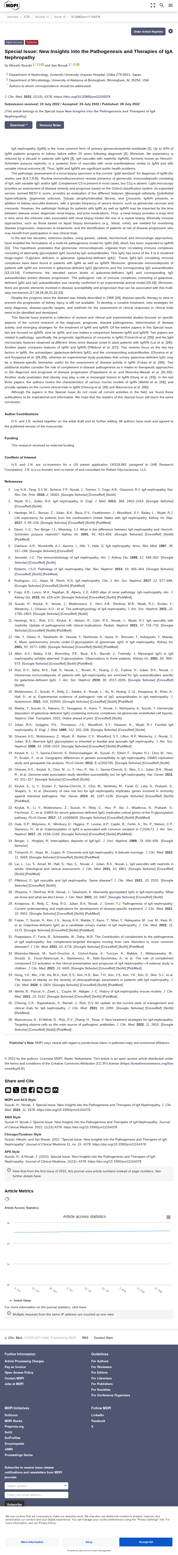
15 (149, 282)
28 (38, 357)
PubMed (103, 523)
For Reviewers (101, 1367)
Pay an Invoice (15, 1367)
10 (116, 243)
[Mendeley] (55, 1091)
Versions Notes (50, 125)
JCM (26, 16)
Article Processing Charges (24, 1361)
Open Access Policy (19, 1372)
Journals (12, 16)
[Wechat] (40, 1091)
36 (144, 387)
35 (105, 387)
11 (7, 248)
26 (168, 342)
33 (152, 377)
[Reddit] (47, 1091)
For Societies (100, 1389)
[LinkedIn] (24, 1091)
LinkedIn (97, 1415)
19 (42, 292)
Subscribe (14, 1504)
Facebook (98, 1421)
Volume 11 (42, 16)
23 (60, 292)
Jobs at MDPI (14, 1383)
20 (46, 292)
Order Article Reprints (148, 31)
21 (51, 292)
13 (12, 273)
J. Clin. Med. (14, 1337)
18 (37, 292)
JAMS (9, 1449)
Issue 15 (60, 16)
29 (43, 357)
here (37, 1176)
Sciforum (11, 1415)
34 (162, 382)
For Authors (99, 1361)
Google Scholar (74, 494)
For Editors (99, 1372)
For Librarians (101, 1378)
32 (168, 372)
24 (118, 298)
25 (150, 337)
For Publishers (102, 1383)
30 (161, 362)
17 (32, 292)
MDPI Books (13, 1421)
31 (164, 372)
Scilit (111, 494)
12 (7, 273)
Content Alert (103, 1337)
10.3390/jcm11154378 (85, 16)
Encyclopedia (14, 1443)
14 (17, 273)
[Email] (8, 1091)
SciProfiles (12, 1437)
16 (154, 282)
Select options (16, 1486)
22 (55, 292)
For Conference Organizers (110, 1395)
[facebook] (32, 1091)
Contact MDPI (14, 1378)
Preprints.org (14, 1426)
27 (115, 347)
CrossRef (96, 494)
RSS (85, 1337)
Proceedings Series (19, 1455)
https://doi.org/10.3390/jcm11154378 (82, 96)
